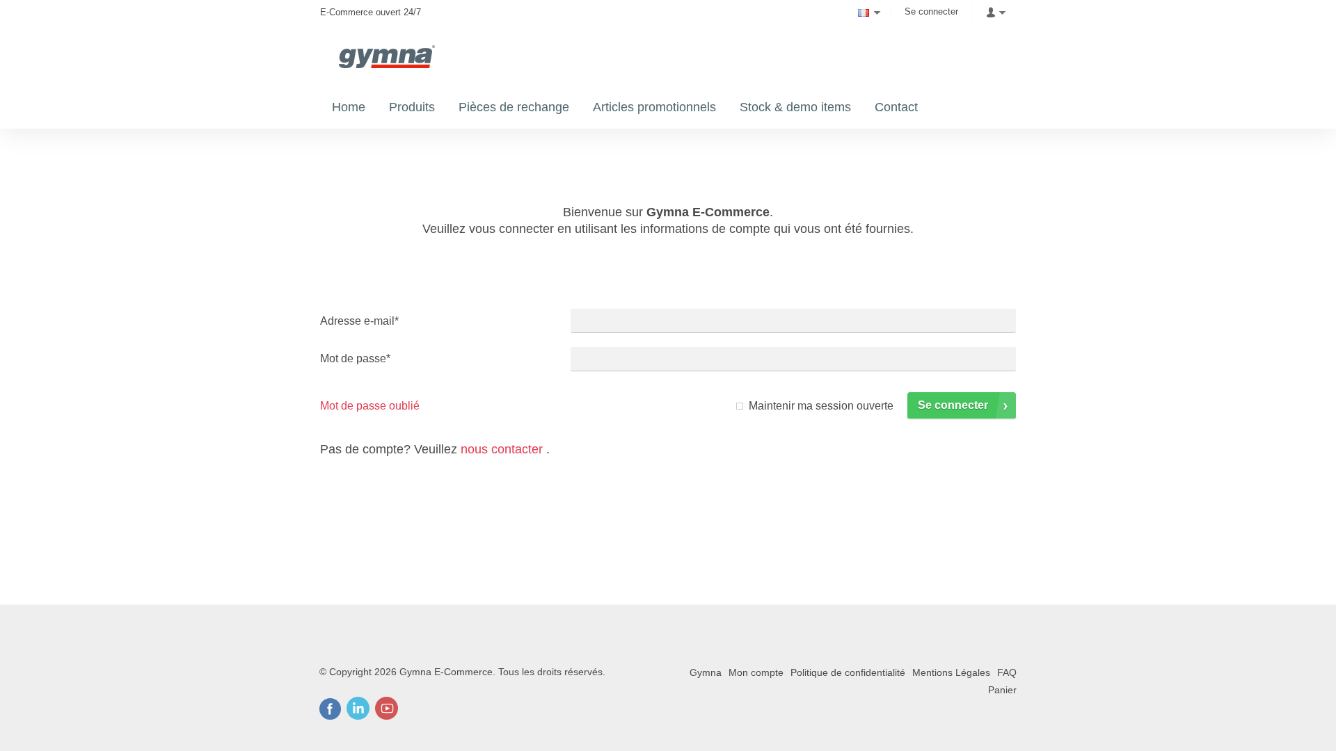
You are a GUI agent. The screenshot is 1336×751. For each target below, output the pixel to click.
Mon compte (756, 672)
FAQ (1007, 672)
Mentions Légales (951, 672)
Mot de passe (355, 358)
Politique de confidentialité (847, 672)
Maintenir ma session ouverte (821, 406)
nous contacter (502, 449)
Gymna (706, 672)
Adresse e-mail (359, 321)
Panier (1002, 689)
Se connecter (931, 11)
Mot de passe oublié (370, 406)
